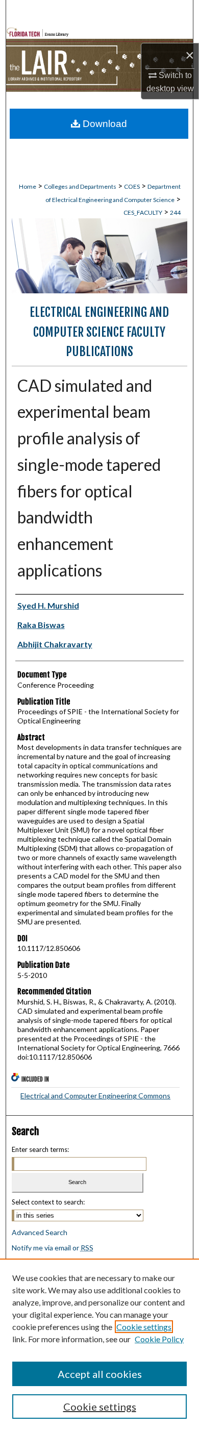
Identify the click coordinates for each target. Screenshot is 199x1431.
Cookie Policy (159, 1339)
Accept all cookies (100, 1374)
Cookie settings (143, 1327)
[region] (99, 1345)
